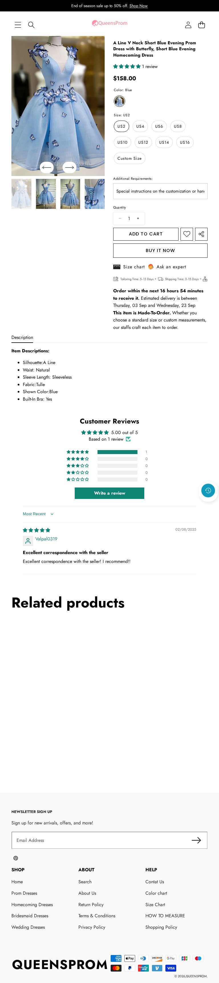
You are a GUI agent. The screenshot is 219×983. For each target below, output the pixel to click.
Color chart (156, 893)
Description (22, 337)
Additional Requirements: (133, 178)
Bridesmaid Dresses (29, 915)
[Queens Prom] (109, 24)
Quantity (119, 207)
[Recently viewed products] (208, 491)
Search (85, 881)
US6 (159, 126)
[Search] (31, 24)
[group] (21, 194)
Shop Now (138, 6)
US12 (143, 142)
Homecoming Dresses (32, 904)
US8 (178, 126)
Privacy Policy (91, 927)
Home (17, 881)
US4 (140, 126)
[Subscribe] (196, 840)
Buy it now (160, 250)
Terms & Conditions (96, 915)
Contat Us (154, 881)
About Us (87, 893)
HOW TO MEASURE (165, 915)
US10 (122, 142)
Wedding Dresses (28, 927)
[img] (36, 530)
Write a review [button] (109, 493)
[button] (201, 24)
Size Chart (155, 904)
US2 (121, 126)
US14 (164, 142)
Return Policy (91, 904)
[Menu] (17, 24)
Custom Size (129, 158)
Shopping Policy (161, 927)
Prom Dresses (24, 893)
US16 (185, 142)
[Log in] (188, 24)
